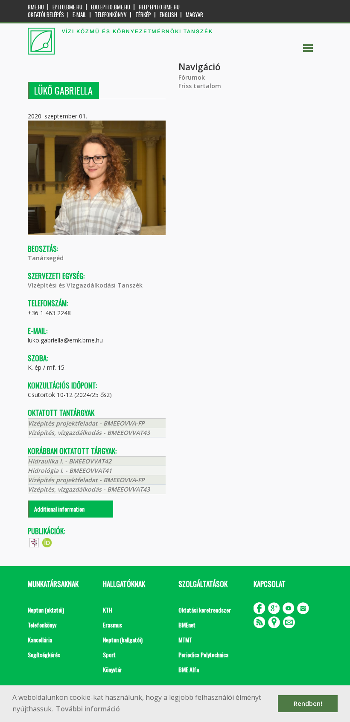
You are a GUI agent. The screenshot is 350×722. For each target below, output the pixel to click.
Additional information (59, 508)
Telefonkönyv (111, 14)
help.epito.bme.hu (159, 7)
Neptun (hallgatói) (123, 639)
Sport (109, 654)
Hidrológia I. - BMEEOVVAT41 (70, 470)
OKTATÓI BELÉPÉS (46, 14)
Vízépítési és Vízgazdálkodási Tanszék (85, 285)
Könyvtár (112, 669)
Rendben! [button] (308, 703)
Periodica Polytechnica (203, 654)
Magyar (194, 14)
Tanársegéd (46, 258)
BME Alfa (188, 669)
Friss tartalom (199, 86)
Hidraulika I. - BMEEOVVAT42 (69, 461)
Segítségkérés (44, 654)
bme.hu (36, 7)
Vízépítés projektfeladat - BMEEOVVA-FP (86, 423)
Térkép (143, 14)
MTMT (185, 639)
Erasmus (112, 624)
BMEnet (186, 624)
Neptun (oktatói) (46, 609)
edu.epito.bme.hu (110, 7)
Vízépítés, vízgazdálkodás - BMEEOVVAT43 (89, 433)
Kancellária (40, 639)
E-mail (79, 14)
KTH (107, 609)
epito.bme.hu (67, 7)
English (168, 14)
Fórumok (191, 77)
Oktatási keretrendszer (204, 609)
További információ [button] (88, 708)
